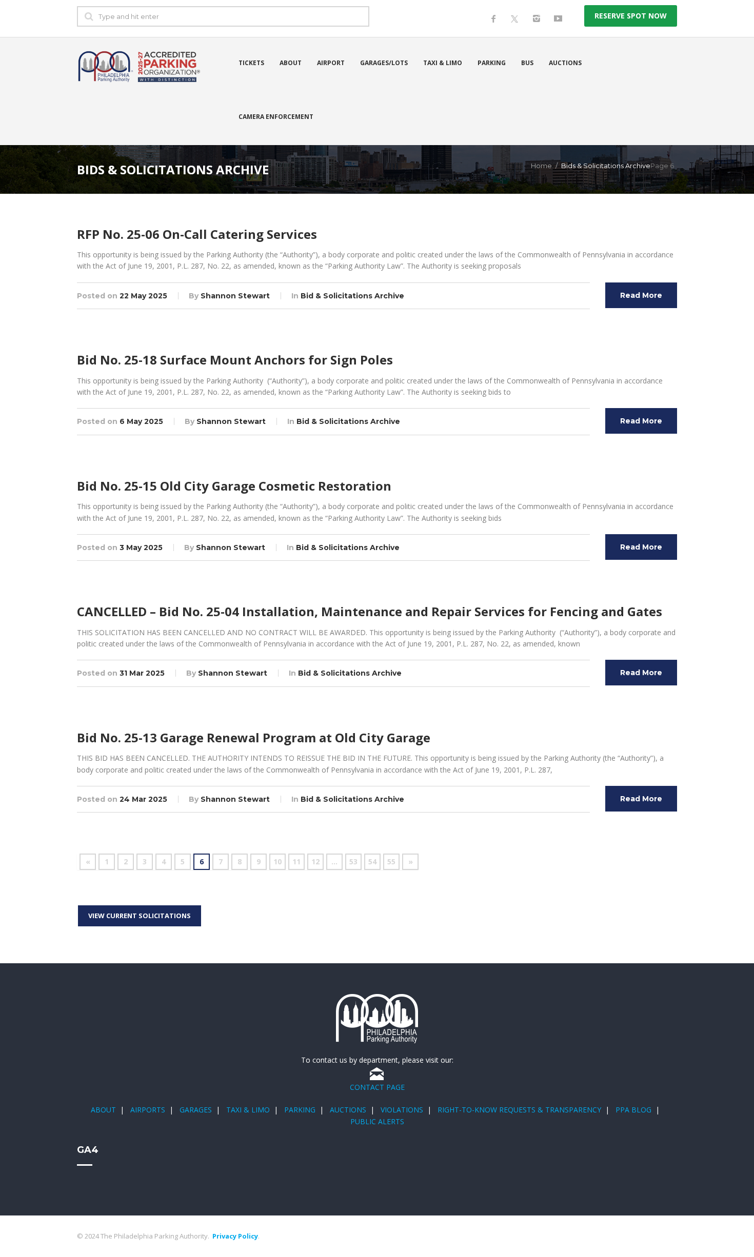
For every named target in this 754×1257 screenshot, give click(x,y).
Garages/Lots (384, 62)
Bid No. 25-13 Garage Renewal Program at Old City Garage (253, 737)
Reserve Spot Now (630, 16)
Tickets (251, 62)
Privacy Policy (235, 1236)
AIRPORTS (147, 1109)
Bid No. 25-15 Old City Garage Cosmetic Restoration (234, 485)
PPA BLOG (633, 1109)
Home (541, 165)
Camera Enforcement (276, 116)
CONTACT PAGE (377, 1087)
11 (296, 861)
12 (315, 861)
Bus (527, 62)
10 (277, 861)
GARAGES (196, 1109)
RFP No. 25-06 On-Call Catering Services (197, 234)
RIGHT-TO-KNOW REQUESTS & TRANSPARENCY (519, 1109)
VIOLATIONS (402, 1109)
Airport (331, 62)
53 (353, 861)
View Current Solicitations (139, 915)
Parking (492, 62)
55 (391, 861)
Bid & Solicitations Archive (352, 295)
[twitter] (515, 11)
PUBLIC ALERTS (377, 1121)
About (291, 62)
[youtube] (558, 18)
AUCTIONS (348, 1109)
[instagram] (536, 18)
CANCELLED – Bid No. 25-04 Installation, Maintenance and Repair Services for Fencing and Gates (369, 611)
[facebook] (493, 18)
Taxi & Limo (442, 62)
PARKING (299, 1109)
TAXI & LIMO (248, 1109)
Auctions (565, 62)
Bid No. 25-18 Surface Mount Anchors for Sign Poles (235, 359)
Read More (641, 295)
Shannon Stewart (235, 295)
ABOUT (103, 1109)
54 (372, 861)
